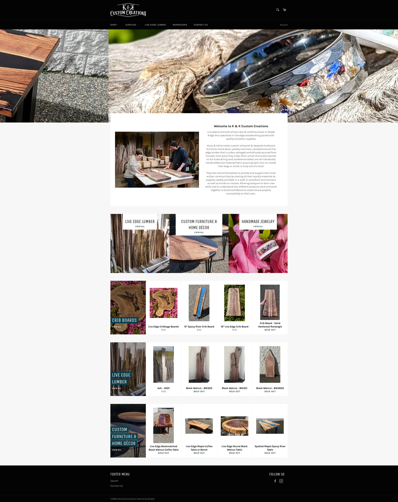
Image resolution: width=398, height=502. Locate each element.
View (144, 100)
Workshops (180, 24)
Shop (113, 24)
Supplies (131, 24)
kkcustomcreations (127, 499)
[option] (199, 76)
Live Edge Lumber (155, 24)
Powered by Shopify (145, 499)
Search (114, 480)
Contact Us (201, 24)
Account (284, 25)
